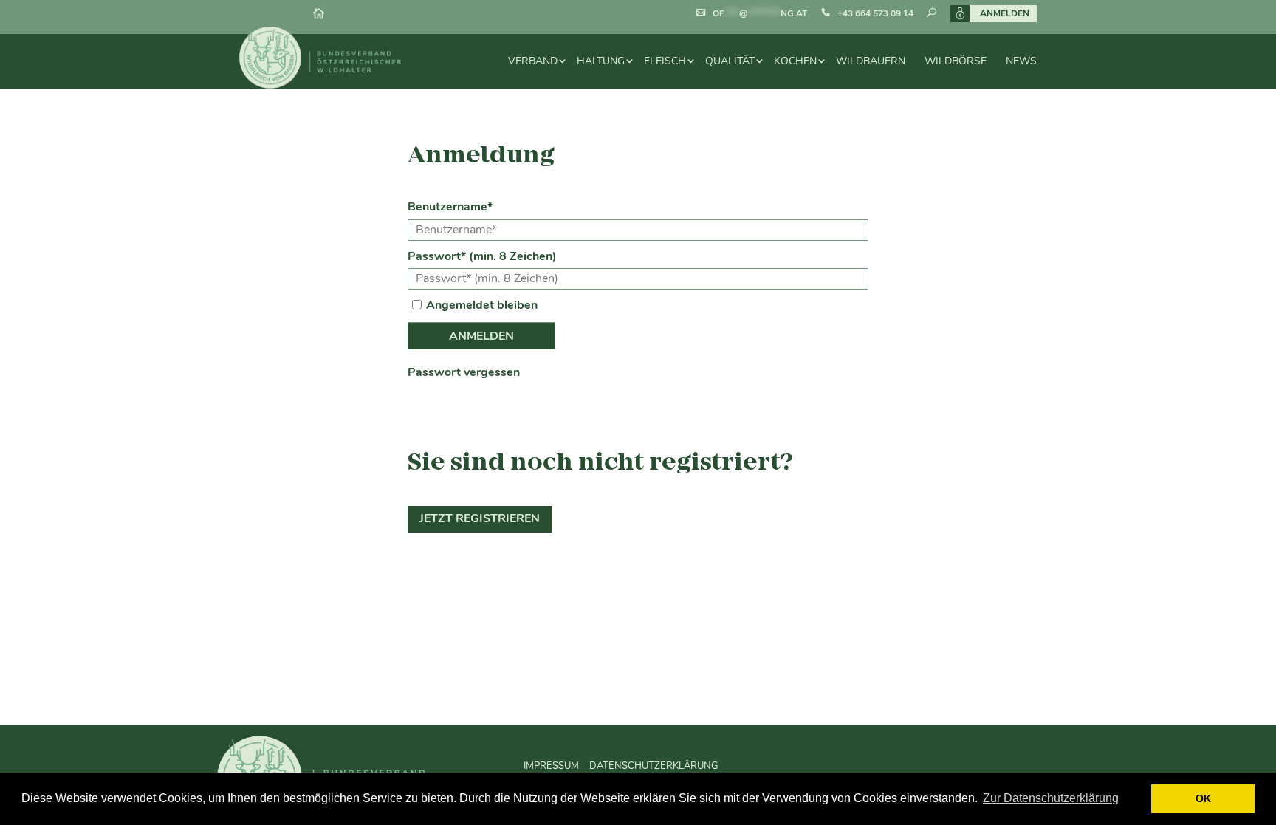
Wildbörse (956, 61)
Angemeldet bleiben (482, 305)
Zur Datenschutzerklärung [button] (1051, 798)
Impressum (551, 765)
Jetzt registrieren (479, 518)
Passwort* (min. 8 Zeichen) (482, 256)
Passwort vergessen (464, 372)
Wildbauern (870, 61)
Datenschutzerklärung (653, 765)
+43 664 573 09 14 (875, 13)
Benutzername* (450, 207)
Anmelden (1004, 13)
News (1021, 61)
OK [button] (1203, 798)
